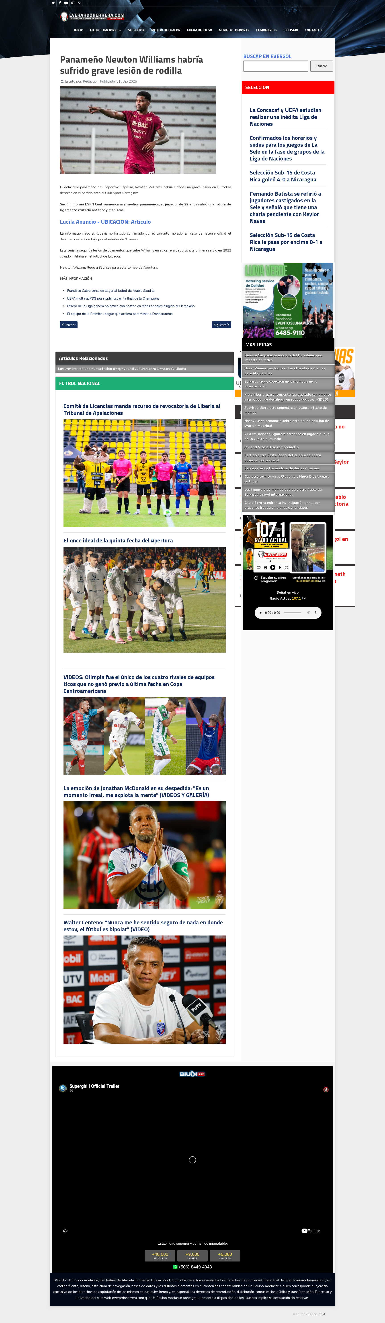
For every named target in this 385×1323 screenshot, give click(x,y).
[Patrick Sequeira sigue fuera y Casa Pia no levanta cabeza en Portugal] (295, 435)
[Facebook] (60, 3)
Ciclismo (290, 30)
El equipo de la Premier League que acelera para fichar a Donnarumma (120, 314)
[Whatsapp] (79, 3)
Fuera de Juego (199, 30)
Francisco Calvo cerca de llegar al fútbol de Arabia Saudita (111, 290)
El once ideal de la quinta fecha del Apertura (118, 540)
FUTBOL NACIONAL (104, 30)
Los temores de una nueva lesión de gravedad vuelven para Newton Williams (122, 369)
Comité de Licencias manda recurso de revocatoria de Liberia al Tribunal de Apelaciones (141, 409)
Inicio (78, 30)
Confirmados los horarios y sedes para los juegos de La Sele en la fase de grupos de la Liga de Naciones (287, 147)
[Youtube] (66, 3)
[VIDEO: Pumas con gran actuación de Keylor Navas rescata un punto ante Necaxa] (295, 470)
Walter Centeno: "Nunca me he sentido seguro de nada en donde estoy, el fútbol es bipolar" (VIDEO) (143, 925)
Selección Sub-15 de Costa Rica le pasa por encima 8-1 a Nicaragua (286, 242)
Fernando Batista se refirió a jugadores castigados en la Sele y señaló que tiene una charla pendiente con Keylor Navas (285, 207)
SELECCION (136, 30)
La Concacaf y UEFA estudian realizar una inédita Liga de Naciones (285, 117)
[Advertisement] (361, 130)
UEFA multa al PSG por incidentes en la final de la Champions (113, 298)
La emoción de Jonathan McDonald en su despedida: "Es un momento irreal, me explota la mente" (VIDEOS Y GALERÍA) (136, 791)
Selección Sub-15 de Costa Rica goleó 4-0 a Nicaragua (283, 176)
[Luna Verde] (288, 300)
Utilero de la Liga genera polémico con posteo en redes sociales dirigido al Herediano (131, 306)
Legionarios (266, 30)
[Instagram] (73, 3)
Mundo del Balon (165, 30)
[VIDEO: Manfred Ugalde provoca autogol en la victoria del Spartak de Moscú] (295, 547)
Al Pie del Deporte (234, 30)
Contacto (313, 30)
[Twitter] (53, 3)
